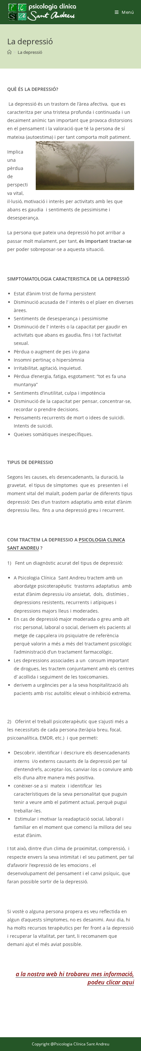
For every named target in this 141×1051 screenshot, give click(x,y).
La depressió (30, 52)
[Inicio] (9, 52)
